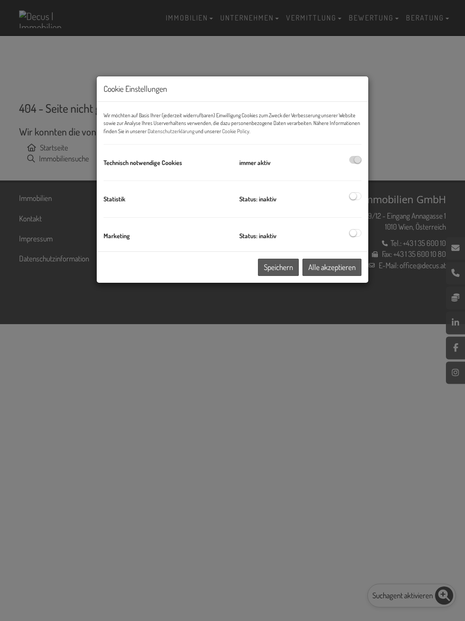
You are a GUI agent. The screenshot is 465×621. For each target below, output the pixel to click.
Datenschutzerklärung (171, 131)
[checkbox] (355, 160)
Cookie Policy (235, 131)
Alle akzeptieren (332, 267)
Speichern (278, 267)
